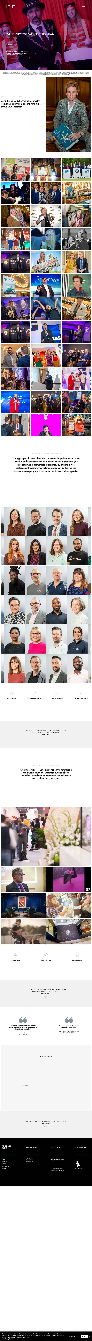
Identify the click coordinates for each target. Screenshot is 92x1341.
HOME (3, 1158)
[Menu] (83, 6)
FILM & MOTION (29, 1159)
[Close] (90, 1336)
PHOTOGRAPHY (29, 1158)
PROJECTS (4, 1161)
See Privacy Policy (7, 1339)
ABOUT (3, 1159)
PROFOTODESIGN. (61, 1170)
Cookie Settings (73, 1336)
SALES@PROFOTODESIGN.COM (57, 1159)
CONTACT (4, 1163)
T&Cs (3, 1164)
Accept (84, 1336)
